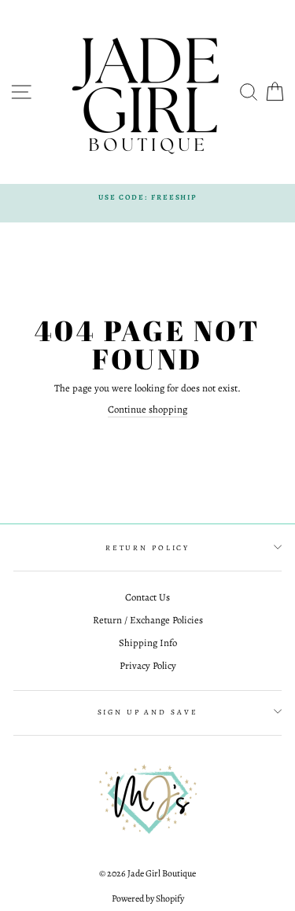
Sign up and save (148, 712)
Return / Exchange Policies (148, 619)
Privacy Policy (148, 665)
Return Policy (147, 547)
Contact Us (147, 597)
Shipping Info (148, 642)
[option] (147, 197)
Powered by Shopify (148, 898)
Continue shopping (147, 409)
